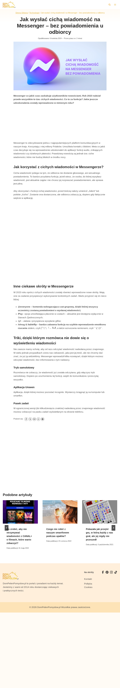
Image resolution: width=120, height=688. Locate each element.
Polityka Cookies (88, 585)
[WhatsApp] (38, 419)
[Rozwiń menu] (115, 4)
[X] (30, 419)
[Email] (34, 419)
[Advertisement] (60, 124)
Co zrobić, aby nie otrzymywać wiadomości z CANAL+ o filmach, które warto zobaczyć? (19, 536)
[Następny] (113, 528)
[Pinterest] (42, 419)
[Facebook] (26, 419)
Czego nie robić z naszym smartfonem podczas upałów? (57, 532)
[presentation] (20, 511)
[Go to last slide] (6, 528)
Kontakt (88, 579)
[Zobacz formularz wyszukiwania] (109, 5)
